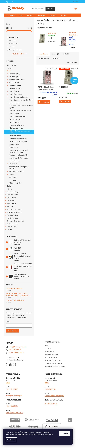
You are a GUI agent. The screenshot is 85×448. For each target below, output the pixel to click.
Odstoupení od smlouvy (53, 360)
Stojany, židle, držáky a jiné (15, 221)
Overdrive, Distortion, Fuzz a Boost (21, 111)
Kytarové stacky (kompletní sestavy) (21, 100)
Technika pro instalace (14, 212)
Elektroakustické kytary (16, 80)
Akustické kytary (14, 77)
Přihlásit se (13, 331)
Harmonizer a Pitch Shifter (18, 139)
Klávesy (9, 189)
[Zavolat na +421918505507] (9, 1)
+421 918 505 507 (15, 350)
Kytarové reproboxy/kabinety (18, 97)
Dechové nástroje (12, 192)
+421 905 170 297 (12, 389)
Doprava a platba (51, 357)
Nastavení (11, 440)
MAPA (8, 382)
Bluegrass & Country (15, 88)
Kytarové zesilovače (15, 94)
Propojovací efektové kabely (19, 158)
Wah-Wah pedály (15, 122)
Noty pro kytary (14, 180)
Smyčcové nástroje (13, 195)
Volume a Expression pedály (18, 142)
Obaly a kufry (13, 164)
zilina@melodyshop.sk (14, 396)
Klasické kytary (14, 82)
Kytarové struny (14, 161)
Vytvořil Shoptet (73, 439)
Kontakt (48, 349)
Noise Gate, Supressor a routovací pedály (21, 132)
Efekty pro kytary (14, 103)
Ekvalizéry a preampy (16, 128)
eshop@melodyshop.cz (17, 347)
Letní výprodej (15, 50)
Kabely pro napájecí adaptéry (19, 155)
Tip (11, 47)
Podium (9, 230)
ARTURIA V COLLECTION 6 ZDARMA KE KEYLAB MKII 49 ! (18, 294)
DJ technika (11, 201)
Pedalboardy (14, 147)
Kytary (9, 71)
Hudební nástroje (51, 404)
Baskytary (10, 186)
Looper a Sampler (15, 119)
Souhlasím (65, 434)
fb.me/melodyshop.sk (16, 352)
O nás (47, 346)
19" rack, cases (11, 227)
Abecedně (56, 58)
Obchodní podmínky (52, 355)
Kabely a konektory (13, 218)
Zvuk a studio (11, 203)
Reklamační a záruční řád (53, 363)
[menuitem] (10, 15)
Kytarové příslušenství (16, 171)
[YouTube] (11, 364)
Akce (12, 40)
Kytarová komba (14, 91)
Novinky (9, 68)
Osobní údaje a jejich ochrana (55, 366)
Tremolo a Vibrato (15, 136)
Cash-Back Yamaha (14, 289)
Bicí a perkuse (11, 198)
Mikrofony (10, 206)
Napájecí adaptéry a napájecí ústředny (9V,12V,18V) (19, 151)
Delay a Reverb (14, 113)
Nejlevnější (55, 54)
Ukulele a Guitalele (15, 85)
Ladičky (11, 174)
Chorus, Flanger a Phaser (18, 116)
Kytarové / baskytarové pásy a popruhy (18, 168)
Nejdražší (66, 54)
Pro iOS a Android (12, 215)
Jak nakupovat (50, 352)
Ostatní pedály (14, 144)
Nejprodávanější (44, 58)
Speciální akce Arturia (15, 300)
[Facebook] (7, 364)
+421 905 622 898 (50, 389)
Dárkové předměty (15, 183)
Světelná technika (13, 224)
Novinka (13, 44)
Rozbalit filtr (18, 54)
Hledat (50, 9)
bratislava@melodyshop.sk (54, 396)
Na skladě (13, 37)
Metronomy (12, 177)
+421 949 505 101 (12, 406)
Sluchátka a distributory (14, 209)
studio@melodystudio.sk (14, 413)
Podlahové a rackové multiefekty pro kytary (21, 107)
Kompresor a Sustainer (17, 125)
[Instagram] (14, 364)
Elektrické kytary (14, 74)
